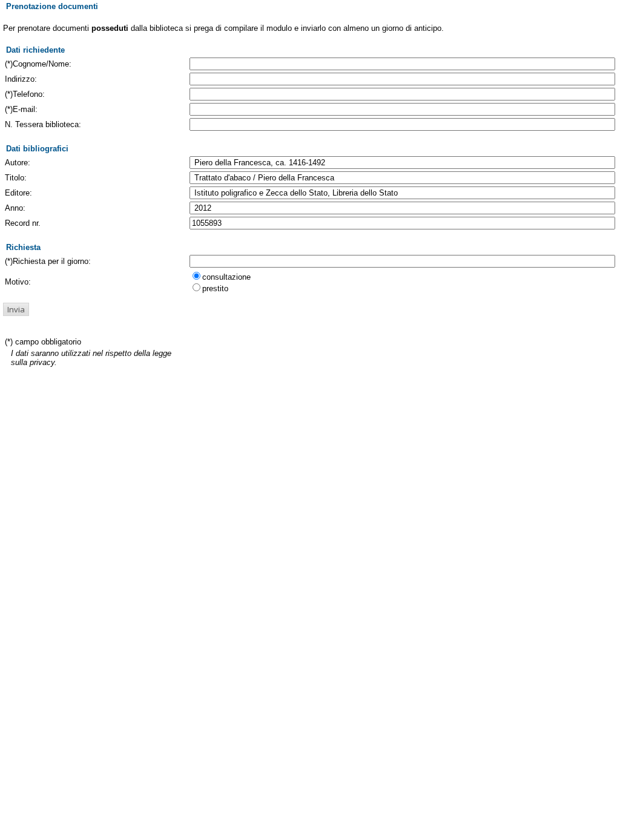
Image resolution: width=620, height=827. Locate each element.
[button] (16, 309)
